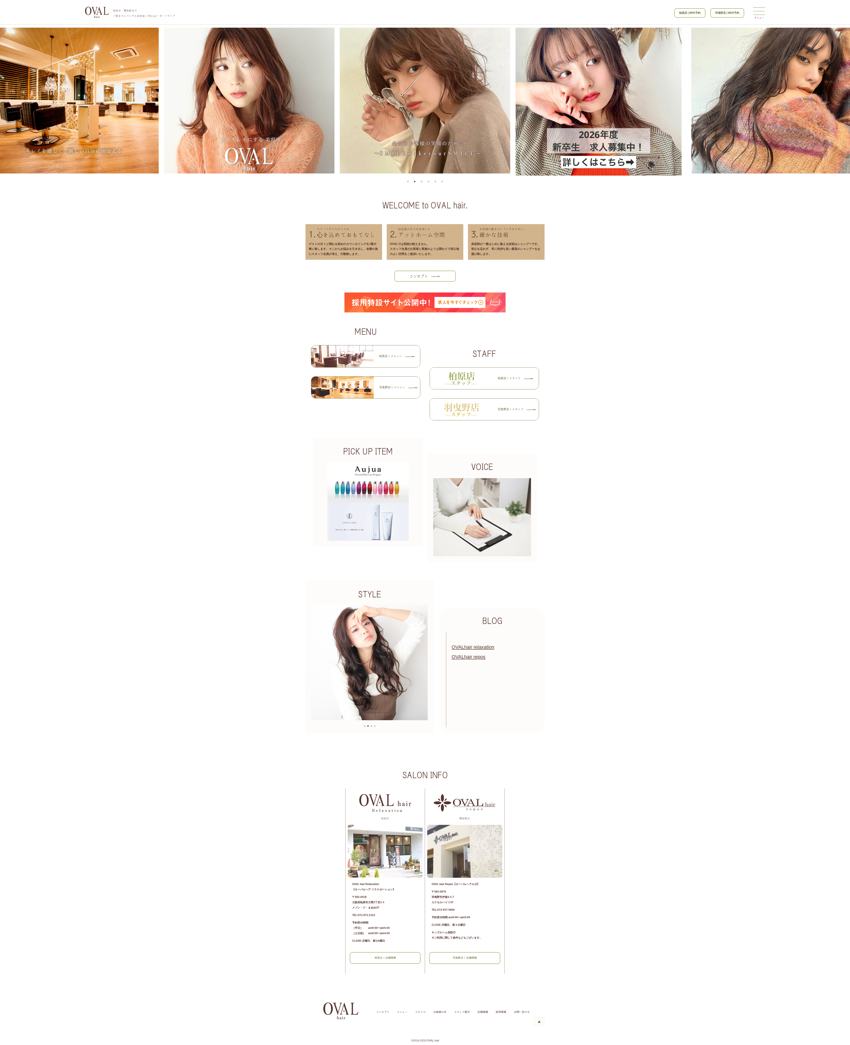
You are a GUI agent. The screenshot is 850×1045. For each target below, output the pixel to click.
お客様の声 (439, 1012)
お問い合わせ (522, 1012)
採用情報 (501, 1012)
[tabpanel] (425, 102)
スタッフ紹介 (462, 1012)
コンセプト (382, 1012)
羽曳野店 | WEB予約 (727, 12)
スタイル (420, 1012)
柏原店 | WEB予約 (690, 12)
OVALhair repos (468, 657)
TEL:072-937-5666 (443, 909)
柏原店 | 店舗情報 (385, 957)
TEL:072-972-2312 (363, 915)
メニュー (402, 1012)
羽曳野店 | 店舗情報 (465, 957)
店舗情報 (482, 1012)
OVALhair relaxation (473, 647)
